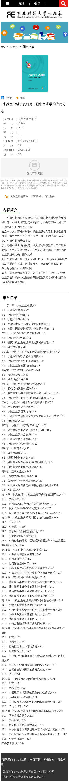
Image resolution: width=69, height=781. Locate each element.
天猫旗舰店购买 (19, 196)
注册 (22, 3)
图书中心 (14, 47)
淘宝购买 (36, 196)
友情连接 (21, 759)
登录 (37, 3)
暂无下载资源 (35, 173)
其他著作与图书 (27, 118)
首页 (3, 47)
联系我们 (7, 759)
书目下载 (35, 759)
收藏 (22, 98)
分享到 (9, 98)
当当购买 (49, 196)
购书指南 (49, 759)
